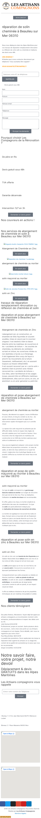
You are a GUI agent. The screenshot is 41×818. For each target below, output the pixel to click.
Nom (3, 89)
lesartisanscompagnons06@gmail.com (22, 709)
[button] (20, 13)
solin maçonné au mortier (14, 278)
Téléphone (5, 111)
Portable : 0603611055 (21, 705)
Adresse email (7, 103)
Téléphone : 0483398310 (21, 702)
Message (5, 118)
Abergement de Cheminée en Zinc (19, 248)
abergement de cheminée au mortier (20, 263)
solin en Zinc (8, 293)
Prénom (4, 96)
